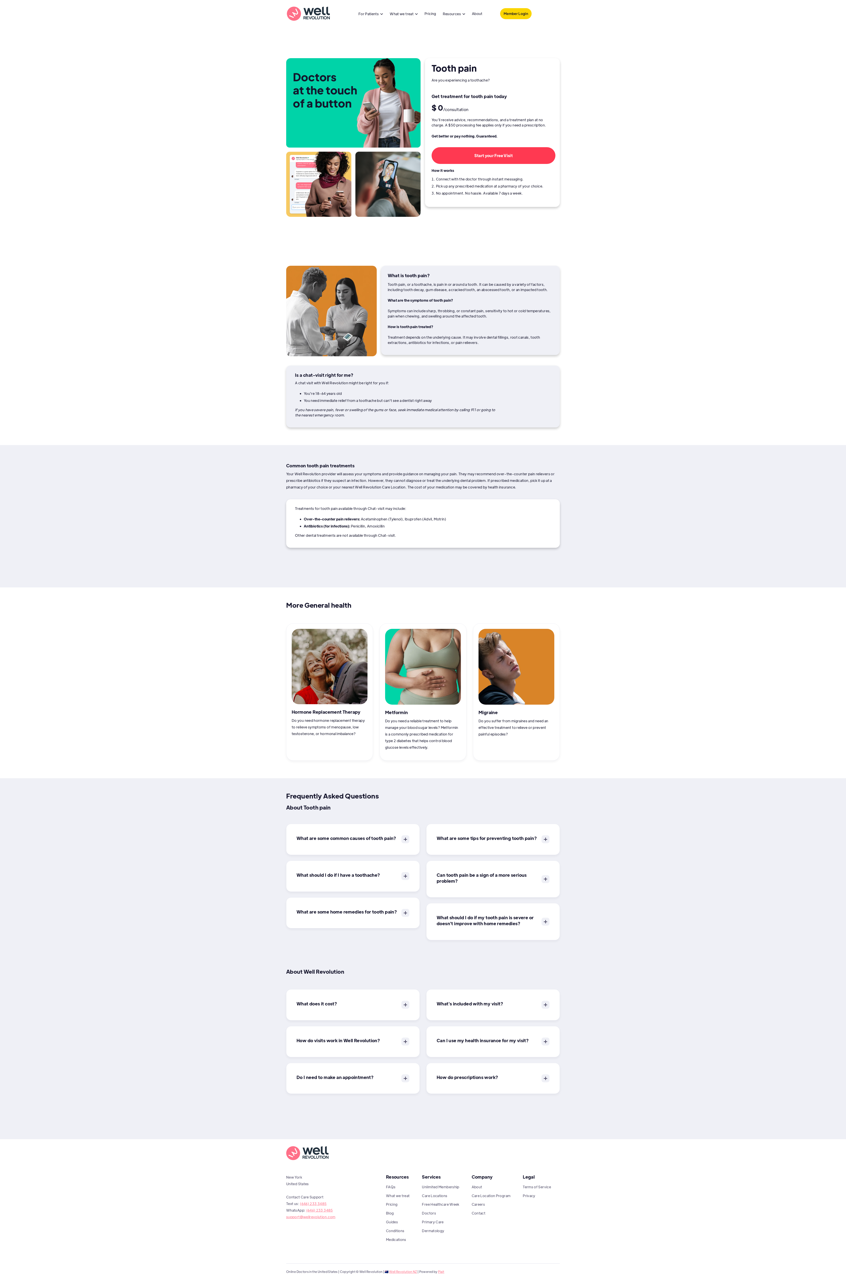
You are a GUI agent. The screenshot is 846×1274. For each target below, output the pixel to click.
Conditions (395, 1230)
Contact (479, 1213)
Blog (390, 1213)
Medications (396, 1239)
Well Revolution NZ (403, 1272)
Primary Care (432, 1222)
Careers (478, 1204)
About (477, 13)
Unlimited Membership (440, 1187)
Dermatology (433, 1230)
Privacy (529, 1195)
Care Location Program (491, 1195)
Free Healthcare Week (440, 1204)
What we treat (398, 1195)
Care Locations (434, 1195)
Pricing (430, 13)
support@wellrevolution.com (310, 1217)
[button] (370, 14)
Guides (392, 1222)
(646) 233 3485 (313, 1203)
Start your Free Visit (493, 155)
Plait (441, 1272)
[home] (308, 13)
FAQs (390, 1187)
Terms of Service (537, 1187)
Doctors (429, 1213)
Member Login (516, 13)
